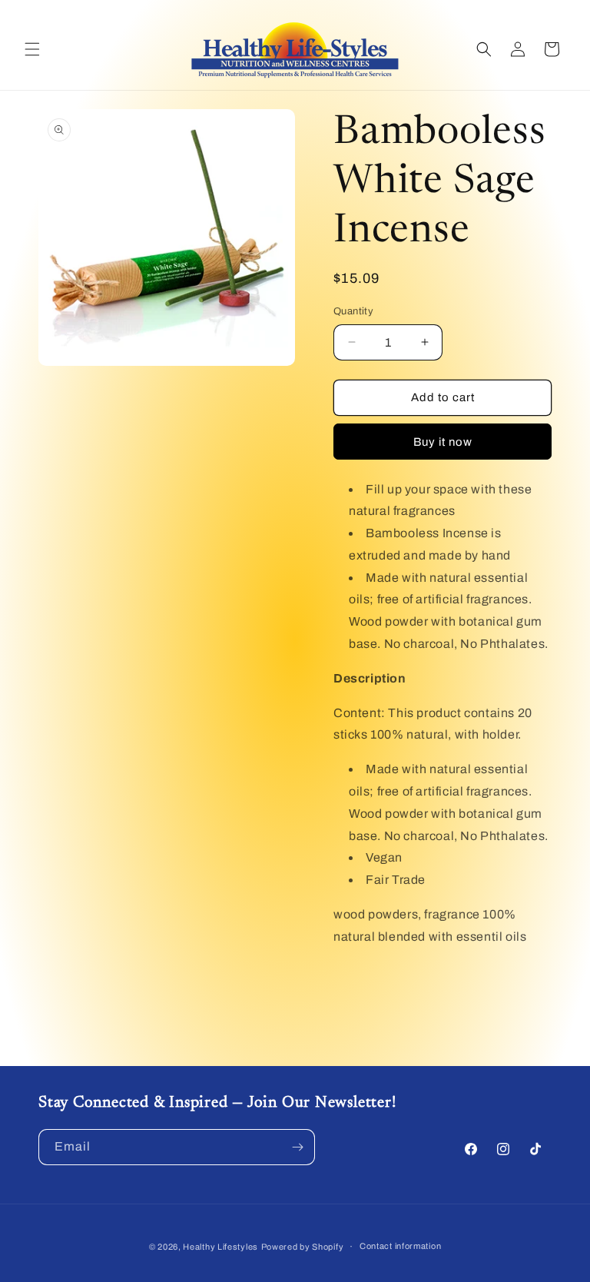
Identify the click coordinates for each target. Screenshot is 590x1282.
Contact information (400, 1245)
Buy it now (442, 442)
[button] (32, 49)
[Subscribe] (297, 1147)
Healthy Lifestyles (220, 1246)
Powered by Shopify (302, 1246)
